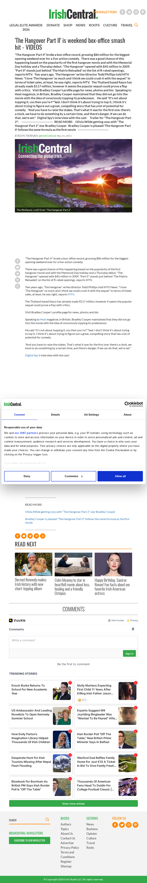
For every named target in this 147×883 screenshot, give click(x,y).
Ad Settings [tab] (91, 414)
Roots (90, 847)
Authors (66, 824)
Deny (27, 476)
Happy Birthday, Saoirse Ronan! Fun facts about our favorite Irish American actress (112, 586)
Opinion (91, 833)
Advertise (67, 843)
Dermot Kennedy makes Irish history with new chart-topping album (30, 584)
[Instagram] (136, 12)
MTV (71, 294)
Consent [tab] (19, 414)
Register (66, 861)
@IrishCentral (47, 135)
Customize (71, 476)
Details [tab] (55, 414)
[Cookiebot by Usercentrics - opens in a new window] (127, 404)
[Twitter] (129, 12)
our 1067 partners (26, 432)
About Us (67, 833)
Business (92, 829)
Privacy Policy (70, 847)
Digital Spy (31, 355)
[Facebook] (122, 12)
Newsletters (105, 12)
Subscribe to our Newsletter (29, 840)
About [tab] (128, 414)
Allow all (120, 476)
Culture (91, 838)
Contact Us (68, 838)
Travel (90, 843)
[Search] (136, 25)
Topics (65, 829)
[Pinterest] (143, 12)
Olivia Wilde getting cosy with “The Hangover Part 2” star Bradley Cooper (70, 511)
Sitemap (66, 866)
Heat (43, 319)
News (90, 824)
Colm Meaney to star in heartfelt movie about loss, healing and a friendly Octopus (72, 586)
